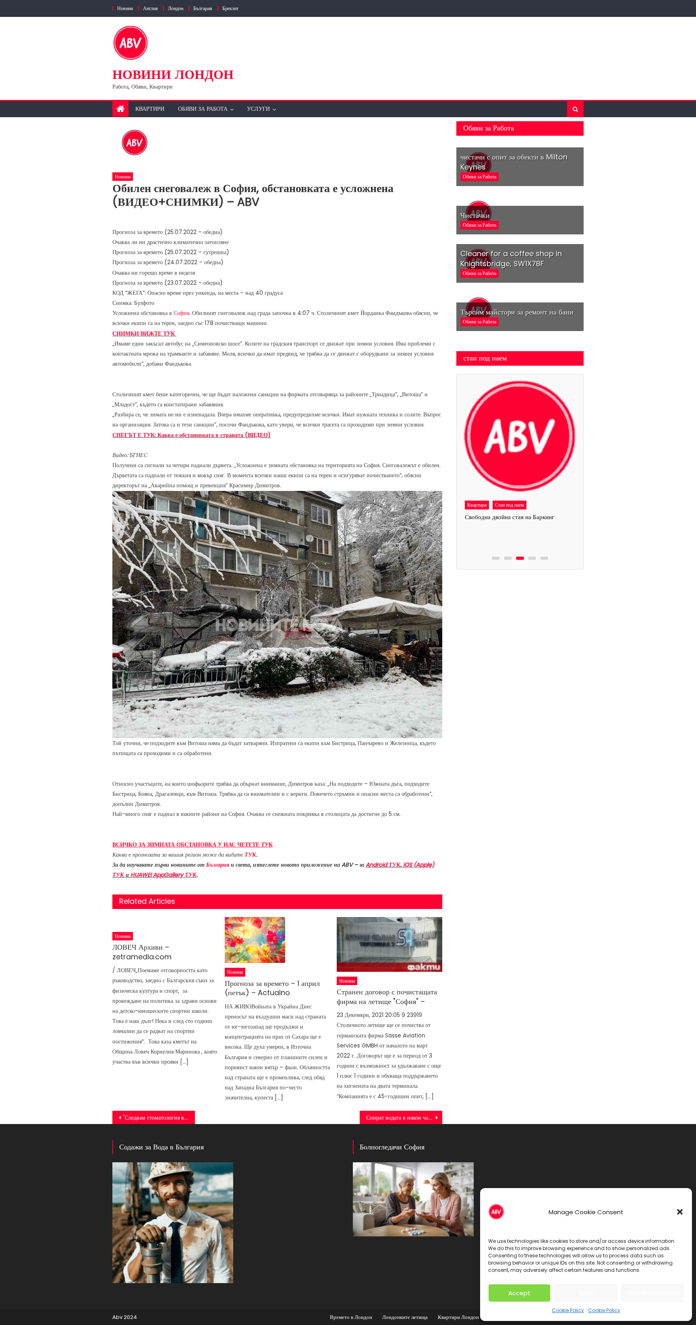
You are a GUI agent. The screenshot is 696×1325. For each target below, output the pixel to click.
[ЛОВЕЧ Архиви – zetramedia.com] (165, 922)
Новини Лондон (173, 74)
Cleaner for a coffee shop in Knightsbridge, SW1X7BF (511, 258)
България (202, 8)
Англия (150, 8)
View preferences (652, 1293)
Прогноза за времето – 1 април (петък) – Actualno (272, 988)
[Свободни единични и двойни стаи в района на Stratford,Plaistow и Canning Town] (519, 437)
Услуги (258, 109)
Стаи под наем (508, 504)
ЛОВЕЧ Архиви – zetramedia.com (142, 951)
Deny (586, 1293)
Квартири (149, 109)
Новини (125, 8)
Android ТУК (383, 865)
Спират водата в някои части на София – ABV (404, 1118)
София (181, 313)
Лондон (175, 8)
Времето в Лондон (351, 1317)
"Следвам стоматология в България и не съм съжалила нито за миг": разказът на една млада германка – (159, 1118)
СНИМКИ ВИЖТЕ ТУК (144, 333)
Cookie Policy (568, 1310)
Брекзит (230, 8)
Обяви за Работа (203, 109)
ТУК (250, 855)
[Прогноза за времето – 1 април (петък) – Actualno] (277, 940)
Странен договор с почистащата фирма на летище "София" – (387, 996)
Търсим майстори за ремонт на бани (517, 312)
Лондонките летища (405, 1317)
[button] (680, 1212)
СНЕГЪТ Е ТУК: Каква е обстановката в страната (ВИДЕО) (191, 435)
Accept (519, 1293)
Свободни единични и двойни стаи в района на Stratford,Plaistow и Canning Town (512, 527)
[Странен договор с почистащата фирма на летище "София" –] (389, 944)
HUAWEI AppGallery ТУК (163, 875)
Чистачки (475, 215)
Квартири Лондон (458, 1317)
